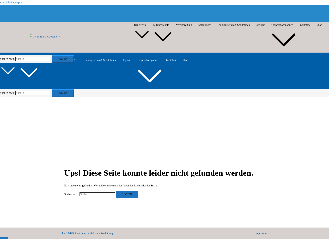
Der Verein (140, 24)
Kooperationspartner (282, 24)
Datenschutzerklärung (101, 233)
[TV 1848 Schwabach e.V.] (45, 36)
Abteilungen (204, 24)
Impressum (261, 233)
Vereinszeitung (184, 24)
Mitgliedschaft (161, 24)
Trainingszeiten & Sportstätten (233, 24)
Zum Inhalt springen (11, 2)
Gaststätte (305, 24)
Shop (319, 24)
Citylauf (260, 24)
